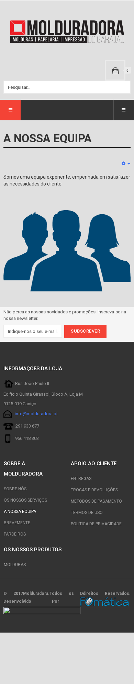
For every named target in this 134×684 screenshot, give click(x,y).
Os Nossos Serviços (25, 500)
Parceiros (15, 534)
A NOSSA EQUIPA (20, 511)
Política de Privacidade (96, 523)
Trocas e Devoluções (94, 490)
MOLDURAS (15, 564)
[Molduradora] (67, 32)
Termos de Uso (87, 512)
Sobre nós (15, 489)
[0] (115, 70)
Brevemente (17, 522)
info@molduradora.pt (36, 414)
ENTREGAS (81, 478)
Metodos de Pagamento (96, 501)
